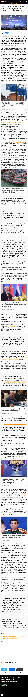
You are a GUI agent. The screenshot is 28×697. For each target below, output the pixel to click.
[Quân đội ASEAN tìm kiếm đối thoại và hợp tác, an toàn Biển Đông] (14, 525)
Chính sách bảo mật (5, 681)
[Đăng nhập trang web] (23, 1)
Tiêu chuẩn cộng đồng (5, 679)
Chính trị (14, 666)
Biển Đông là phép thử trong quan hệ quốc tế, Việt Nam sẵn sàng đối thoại (15, 637)
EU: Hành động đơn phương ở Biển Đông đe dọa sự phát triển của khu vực (12, 104)
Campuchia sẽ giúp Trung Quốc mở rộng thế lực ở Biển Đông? (13, 409)
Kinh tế (19, 666)
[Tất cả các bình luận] (2, 695)
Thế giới (8, 666)
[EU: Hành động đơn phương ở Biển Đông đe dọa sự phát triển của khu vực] (14, 92)
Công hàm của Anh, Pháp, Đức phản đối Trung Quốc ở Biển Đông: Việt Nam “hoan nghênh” (13, 481)
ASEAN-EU (14, 326)
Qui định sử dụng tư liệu (10, 677)
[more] (25, 109)
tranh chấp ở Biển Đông (19, 142)
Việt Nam (3, 641)
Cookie (12, 679)
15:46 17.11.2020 (4, 13)
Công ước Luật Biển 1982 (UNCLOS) (14, 382)
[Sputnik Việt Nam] (4, 2)
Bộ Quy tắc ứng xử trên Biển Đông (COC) (13, 122)
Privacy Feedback (13, 681)
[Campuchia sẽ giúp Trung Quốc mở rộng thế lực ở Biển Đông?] (14, 398)
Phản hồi (18, 677)
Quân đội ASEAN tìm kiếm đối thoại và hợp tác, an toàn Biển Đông (13, 536)
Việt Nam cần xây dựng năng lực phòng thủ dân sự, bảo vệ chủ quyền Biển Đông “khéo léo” (13, 190)
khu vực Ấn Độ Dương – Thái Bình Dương (14, 358)
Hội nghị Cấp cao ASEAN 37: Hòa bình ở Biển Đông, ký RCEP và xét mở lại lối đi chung (13, 304)
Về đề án (2, 677)
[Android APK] (4, 685)
